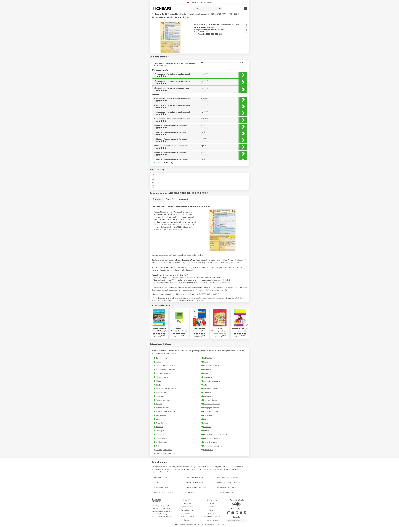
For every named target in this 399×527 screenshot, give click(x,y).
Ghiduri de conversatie (211, 438)
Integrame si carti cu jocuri (212, 446)
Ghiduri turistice (161, 423)
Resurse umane (161, 438)
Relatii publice (208, 450)
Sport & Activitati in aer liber (164, 492)
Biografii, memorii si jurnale (165, 369)
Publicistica (160, 434)
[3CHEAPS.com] (162, 8)
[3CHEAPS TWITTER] (237, 513)
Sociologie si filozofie (210, 388)
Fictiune (158, 362)
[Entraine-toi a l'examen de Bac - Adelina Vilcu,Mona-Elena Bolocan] (199, 318)
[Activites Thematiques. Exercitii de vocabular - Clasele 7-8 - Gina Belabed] (219, 318)
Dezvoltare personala (211, 365)
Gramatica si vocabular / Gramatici (215, 434)
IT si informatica (161, 358)
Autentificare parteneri (212, 517)
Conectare (208, 2)
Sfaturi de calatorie (210, 442)
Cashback (212, 513)
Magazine (186, 513)
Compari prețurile (180, 280)
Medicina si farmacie (163, 373)
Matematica (160, 396)
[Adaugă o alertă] (246, 29)
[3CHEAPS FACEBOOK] (233, 513)
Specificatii (171, 199)
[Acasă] (153, 14)
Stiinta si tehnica (161, 392)
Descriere (158, 199)
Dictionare (159, 427)
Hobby (205, 373)
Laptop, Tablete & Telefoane (195, 487)
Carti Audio (207, 415)
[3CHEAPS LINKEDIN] (245, 513)
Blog (212, 503)
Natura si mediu (161, 415)
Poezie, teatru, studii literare (166, 388)
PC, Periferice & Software (226, 487)
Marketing (159, 404)
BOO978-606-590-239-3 (213, 34)
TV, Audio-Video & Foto (225, 492)
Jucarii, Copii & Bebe (161, 487)
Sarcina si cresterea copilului (165, 365)
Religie (205, 419)
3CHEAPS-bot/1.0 (187, 517)
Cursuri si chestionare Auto (165, 454)
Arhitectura (160, 419)
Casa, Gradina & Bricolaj (194, 477)
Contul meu (212, 507)
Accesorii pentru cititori (164, 450)
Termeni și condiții (187, 510)
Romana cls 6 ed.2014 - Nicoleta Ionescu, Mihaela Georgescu (240, 331)
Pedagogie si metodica (211, 408)
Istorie (205, 362)
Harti (157, 446)
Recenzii (184, 199)
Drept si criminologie (210, 400)
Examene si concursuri (164, 400)
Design (158, 385)
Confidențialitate (187, 507)
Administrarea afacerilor (212, 381)
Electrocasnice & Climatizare (227, 477)
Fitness (206, 431)
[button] (246, 324)
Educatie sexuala (162, 377)
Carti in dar (207, 427)
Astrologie (207, 392)
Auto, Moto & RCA (160, 477)
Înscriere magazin (212, 520)
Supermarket (190, 492)
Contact (187, 520)
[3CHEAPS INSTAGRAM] (241, 513)
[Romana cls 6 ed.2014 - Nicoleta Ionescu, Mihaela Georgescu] (240, 318)
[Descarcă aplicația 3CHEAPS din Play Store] (239, 505)
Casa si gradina (161, 431)
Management (208, 396)
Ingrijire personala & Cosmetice (228, 482)
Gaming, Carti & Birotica (194, 482)
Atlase (205, 423)
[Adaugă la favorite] (246, 25)
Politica (158, 381)
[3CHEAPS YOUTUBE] (229, 513)
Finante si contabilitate (211, 404)
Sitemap (212, 510)
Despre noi (187, 503)
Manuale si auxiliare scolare (213, 30)
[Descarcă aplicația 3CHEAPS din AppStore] (234, 505)
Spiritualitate (208, 358)
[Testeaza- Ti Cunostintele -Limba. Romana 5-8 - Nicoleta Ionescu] (179, 318)
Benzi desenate (161, 442)
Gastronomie (208, 377)
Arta (205, 385)
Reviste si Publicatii (162, 408)
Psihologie (207, 369)
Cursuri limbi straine (210, 411)
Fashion (156, 482)
